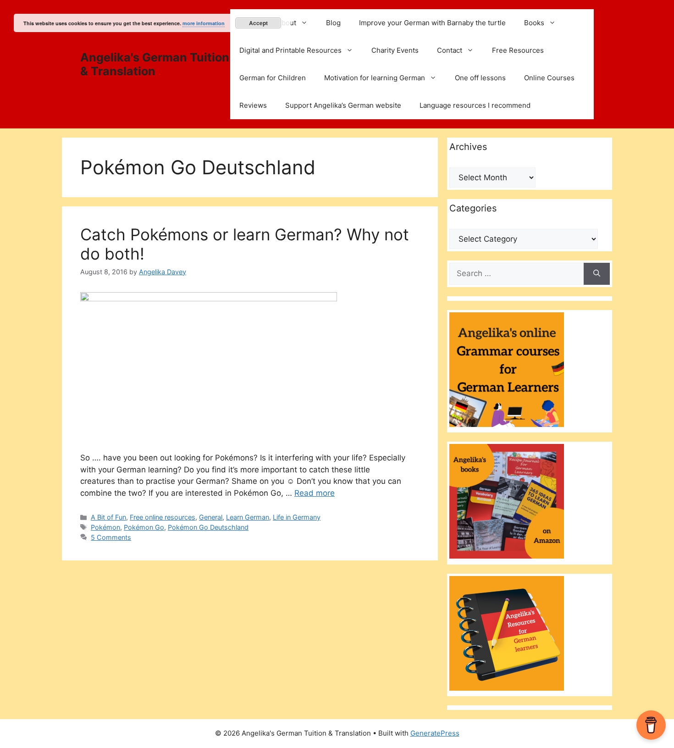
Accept (258, 23)
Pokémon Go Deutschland (208, 527)
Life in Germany (296, 517)
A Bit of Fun (108, 517)
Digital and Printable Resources (290, 50)
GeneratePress (434, 733)
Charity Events (395, 50)
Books (534, 22)
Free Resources (518, 50)
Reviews (253, 105)
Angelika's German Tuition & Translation (154, 64)
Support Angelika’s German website (343, 105)
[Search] (597, 274)
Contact (449, 50)
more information (203, 23)
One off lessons (480, 77)
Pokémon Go (144, 527)
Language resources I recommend (475, 105)
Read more (314, 493)
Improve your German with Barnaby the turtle (432, 22)
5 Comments (111, 537)
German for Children (272, 77)
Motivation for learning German (374, 77)
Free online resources (162, 517)
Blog (333, 22)
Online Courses (549, 77)
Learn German (247, 517)
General (210, 517)
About (286, 22)
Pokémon (105, 527)
